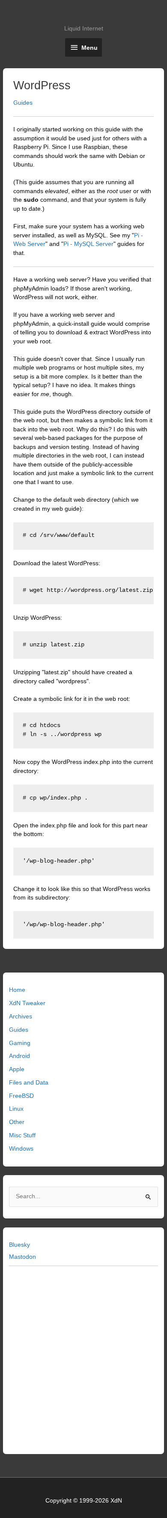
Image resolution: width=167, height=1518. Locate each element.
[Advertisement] (83, 1358)
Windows (21, 1148)
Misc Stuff (22, 1135)
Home (17, 990)
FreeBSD (21, 1096)
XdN (83, 15)
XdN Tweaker (27, 1003)
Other (16, 1122)
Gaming (19, 1043)
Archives (20, 1016)
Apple (16, 1069)
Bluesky (19, 1245)
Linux (16, 1109)
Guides (18, 1030)
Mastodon (22, 1257)
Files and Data (28, 1082)
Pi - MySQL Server (88, 244)
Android (19, 1056)
